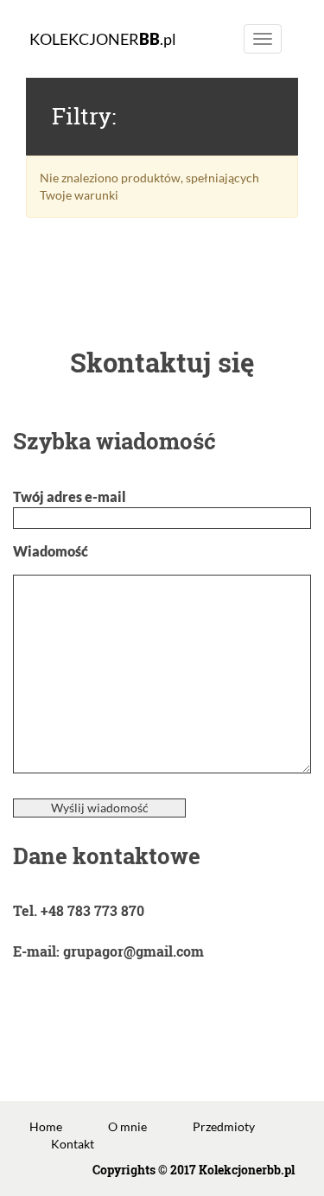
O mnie (127, 1126)
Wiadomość (50, 551)
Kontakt (72, 1143)
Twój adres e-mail (69, 496)
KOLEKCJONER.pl (102, 38)
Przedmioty (224, 1126)
